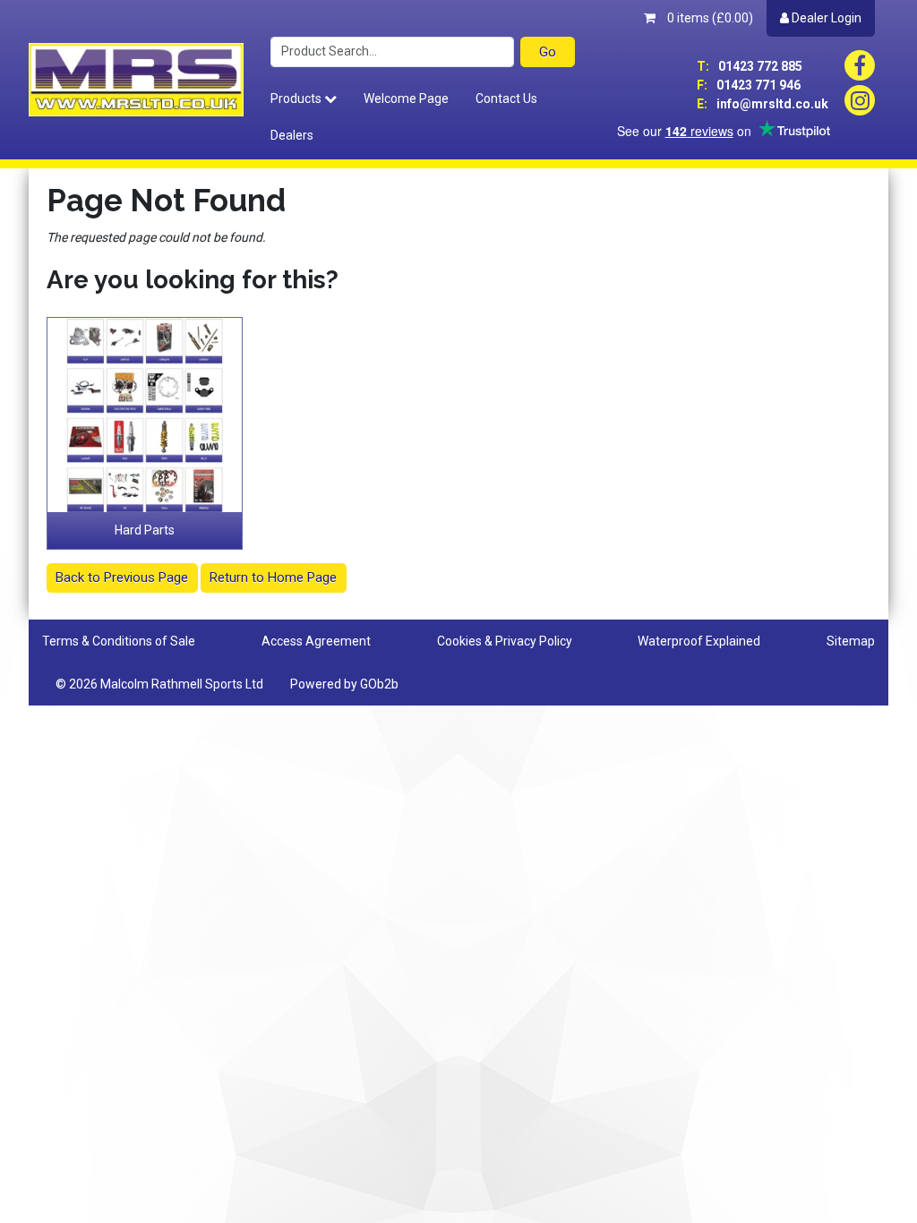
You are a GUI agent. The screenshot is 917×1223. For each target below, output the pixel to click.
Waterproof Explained (699, 641)
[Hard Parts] (144, 415)
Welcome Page (406, 98)
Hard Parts (145, 530)
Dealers (291, 135)
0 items (708, 18)
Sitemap (851, 641)
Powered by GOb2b (344, 684)
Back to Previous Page (122, 577)
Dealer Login (825, 18)
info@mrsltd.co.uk (762, 104)
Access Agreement (316, 641)
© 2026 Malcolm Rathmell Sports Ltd (159, 684)
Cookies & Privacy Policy (504, 641)
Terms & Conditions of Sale (118, 641)
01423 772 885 (749, 66)
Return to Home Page (273, 577)
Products (297, 98)
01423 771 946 (749, 85)
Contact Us (506, 98)
